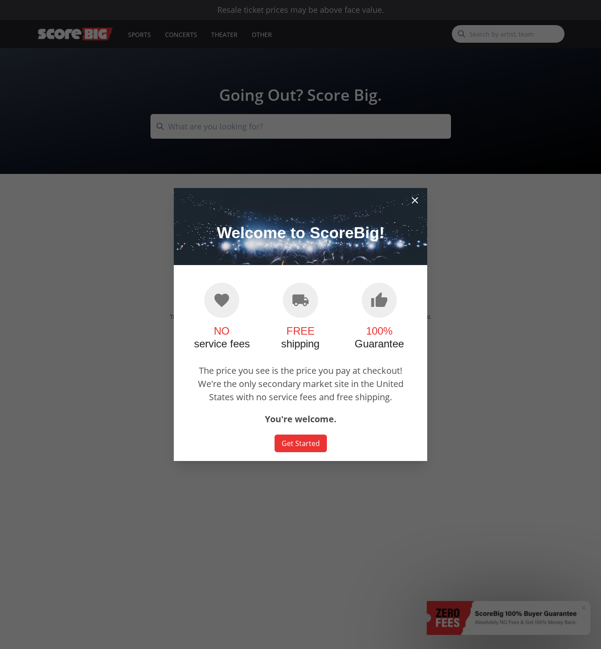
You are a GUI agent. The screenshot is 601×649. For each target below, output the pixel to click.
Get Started (301, 443)
